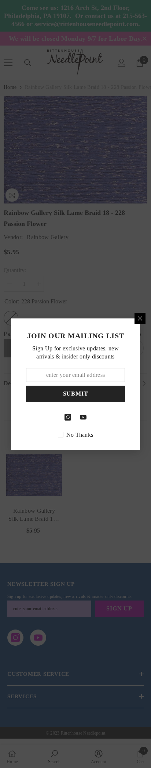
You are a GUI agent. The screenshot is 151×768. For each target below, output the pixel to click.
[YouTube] (83, 417)
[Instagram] (68, 417)
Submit (75, 393)
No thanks (79, 435)
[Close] (140, 318)
